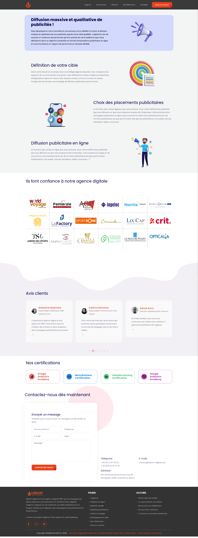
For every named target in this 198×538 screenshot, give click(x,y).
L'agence (87, 5)
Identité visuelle (97, 506)
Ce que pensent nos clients (150, 502)
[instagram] (36, 524)
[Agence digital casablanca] (35, 493)
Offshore (114, 5)
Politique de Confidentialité (98, 533)
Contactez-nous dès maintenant (152, 513)
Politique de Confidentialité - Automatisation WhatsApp (137, 533)
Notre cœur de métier (147, 498)
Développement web (99, 517)
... (34, 334)
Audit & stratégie (97, 513)
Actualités (144, 5)
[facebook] (28, 524)
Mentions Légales (77, 533)
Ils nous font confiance (148, 509)
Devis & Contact (162, 5)
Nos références (129, 5)
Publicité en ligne (97, 502)
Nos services (101, 5)
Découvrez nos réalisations (149, 506)
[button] (90, 350)
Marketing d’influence (99, 509)
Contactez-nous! (44, 467)
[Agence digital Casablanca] (28, 4)
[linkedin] (44, 524)
